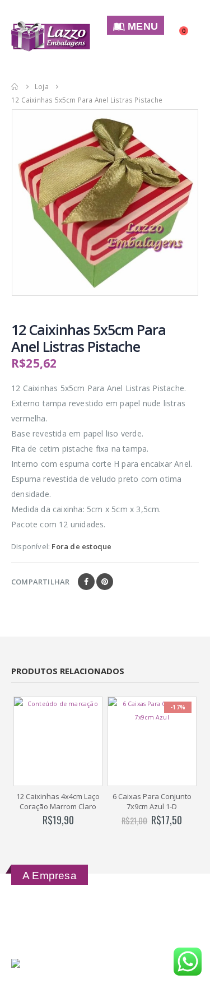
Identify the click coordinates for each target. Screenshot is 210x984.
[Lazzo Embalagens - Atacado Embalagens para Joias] (50, 37)
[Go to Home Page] (15, 86)
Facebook (86, 581)
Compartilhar (40, 582)
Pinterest (104, 581)
